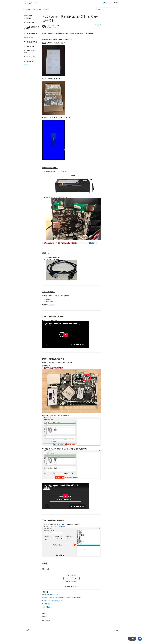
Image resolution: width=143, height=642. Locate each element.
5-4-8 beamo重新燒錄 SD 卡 (89, 243)
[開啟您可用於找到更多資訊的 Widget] (132, 639)
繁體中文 (116, 3)
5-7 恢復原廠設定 (29, 46)
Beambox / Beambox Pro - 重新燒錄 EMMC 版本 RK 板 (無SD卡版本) (61, 597)
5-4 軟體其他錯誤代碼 (30, 33)
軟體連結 (48, 299)
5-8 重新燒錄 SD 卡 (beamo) (29, 51)
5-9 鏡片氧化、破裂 (29, 57)
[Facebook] (43, 569)
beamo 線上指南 (37, 9)
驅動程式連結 (49, 301)
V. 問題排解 (45, 9)
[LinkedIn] (48, 569)
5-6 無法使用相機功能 (30, 42)
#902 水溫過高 (46, 607)
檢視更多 (26, 65)
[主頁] (32, 5)
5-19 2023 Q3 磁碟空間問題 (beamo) (52, 601)
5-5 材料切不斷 (28, 37)
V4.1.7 (52, 305)
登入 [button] (110, 3)
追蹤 (98, 25)
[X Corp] (45, 569)
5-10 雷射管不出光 (29, 61)
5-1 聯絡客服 (28, 18)
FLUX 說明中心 (27, 9)
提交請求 (105, 3)
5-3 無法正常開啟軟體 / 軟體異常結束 (31, 28)
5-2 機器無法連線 (29, 22)
